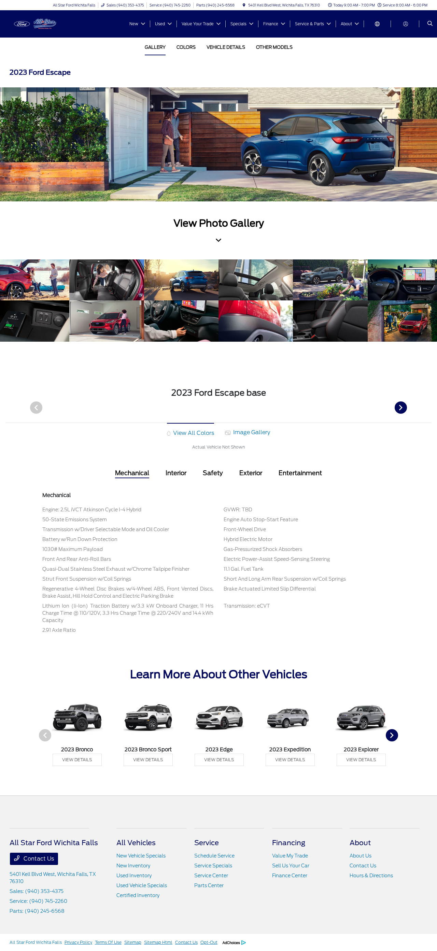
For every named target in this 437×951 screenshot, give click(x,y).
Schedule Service (214, 855)
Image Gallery (251, 432)
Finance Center (289, 875)
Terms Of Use (108, 942)
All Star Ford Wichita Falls (36, 942)
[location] (244, 5)
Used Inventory (134, 875)
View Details (77, 759)
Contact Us (38, 858)
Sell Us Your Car (290, 865)
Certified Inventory (137, 895)
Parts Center (209, 885)
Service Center (211, 875)
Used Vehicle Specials (141, 885)
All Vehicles (136, 843)
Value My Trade (290, 855)
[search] (430, 24)
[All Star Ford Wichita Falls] (40, 23)
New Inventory (133, 865)
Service (206, 843)
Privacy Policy (78, 942)
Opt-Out (208, 942)
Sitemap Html (158, 942)
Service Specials (213, 865)
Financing (288, 843)
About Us (360, 855)
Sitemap (132, 942)
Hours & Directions (371, 875)
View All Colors (193, 433)
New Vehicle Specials (141, 855)
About (360, 843)
